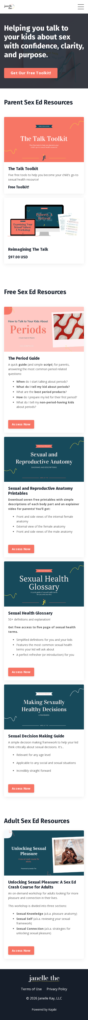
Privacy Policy (57, 989)
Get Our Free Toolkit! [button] (31, 72)
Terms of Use (31, 989)
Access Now (21, 424)
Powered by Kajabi (44, 1009)
